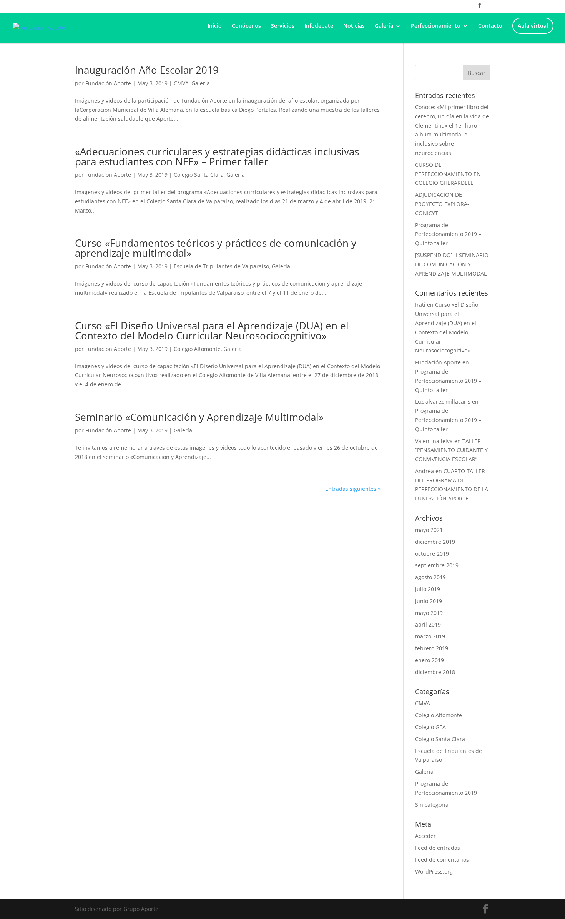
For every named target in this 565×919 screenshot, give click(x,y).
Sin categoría (432, 804)
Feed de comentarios (442, 859)
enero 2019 (429, 660)
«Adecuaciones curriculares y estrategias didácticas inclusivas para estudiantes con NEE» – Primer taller (217, 156)
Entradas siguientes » (353, 488)
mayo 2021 (429, 529)
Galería (384, 26)
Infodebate (318, 26)
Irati (420, 304)
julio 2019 (427, 589)
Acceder (425, 835)
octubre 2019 (432, 553)
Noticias (354, 26)
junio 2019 (428, 601)
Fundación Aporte (108, 83)
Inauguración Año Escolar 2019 (147, 70)
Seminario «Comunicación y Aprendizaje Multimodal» (199, 417)
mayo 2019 (429, 613)
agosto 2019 (430, 577)
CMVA (181, 83)
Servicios (282, 26)
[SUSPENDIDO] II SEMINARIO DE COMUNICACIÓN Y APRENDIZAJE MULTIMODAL (452, 264)
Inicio (215, 26)
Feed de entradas (437, 847)
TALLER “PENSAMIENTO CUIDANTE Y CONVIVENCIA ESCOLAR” (451, 450)
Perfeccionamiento (435, 26)
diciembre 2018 (435, 672)
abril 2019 (428, 624)
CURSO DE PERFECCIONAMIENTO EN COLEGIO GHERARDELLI (448, 174)
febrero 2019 (431, 648)
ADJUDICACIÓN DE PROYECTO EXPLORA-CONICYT (442, 204)
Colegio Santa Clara (199, 174)
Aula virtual (533, 26)
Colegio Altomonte (197, 348)
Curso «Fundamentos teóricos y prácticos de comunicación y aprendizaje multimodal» (215, 248)
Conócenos (246, 26)
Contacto (490, 26)
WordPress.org (434, 871)
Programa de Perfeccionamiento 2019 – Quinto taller (448, 234)
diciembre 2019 (435, 541)
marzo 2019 (430, 636)
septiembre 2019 (437, 565)
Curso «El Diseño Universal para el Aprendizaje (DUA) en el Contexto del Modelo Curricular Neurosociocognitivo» (212, 330)
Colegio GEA (430, 727)
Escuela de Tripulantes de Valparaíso (221, 266)
